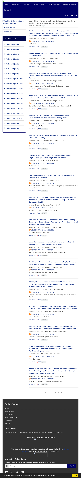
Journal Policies (38, 5)
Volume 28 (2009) (12, 128)
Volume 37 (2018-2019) (14, 84)
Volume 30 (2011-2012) (14, 118)
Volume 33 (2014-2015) (14, 103)
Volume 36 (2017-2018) (14, 88)
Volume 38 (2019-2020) (14, 79)
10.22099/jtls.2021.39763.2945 (42, 123)
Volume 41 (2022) (12, 64)
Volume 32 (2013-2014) (14, 108)
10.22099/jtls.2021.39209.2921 (42, 250)
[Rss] (22, 472)
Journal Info (15, 5)
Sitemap (7, 423)
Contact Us (7, 10)
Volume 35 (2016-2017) (14, 93)
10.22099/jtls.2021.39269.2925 (42, 183)
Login (66, 15)
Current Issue (8, 32)
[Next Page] (58, 393)
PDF (42, 46)
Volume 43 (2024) (12, 54)
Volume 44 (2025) (12, 49)
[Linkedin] (7, 472)
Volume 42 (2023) (12, 59)
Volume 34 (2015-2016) (14, 98)
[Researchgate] (12, 472)
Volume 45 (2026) (12, 44)
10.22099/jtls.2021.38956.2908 (42, 356)
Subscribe (71, 466)
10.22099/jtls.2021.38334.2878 (42, 270)
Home (6, 5)
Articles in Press (9, 27)
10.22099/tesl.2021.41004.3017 (42, 41)
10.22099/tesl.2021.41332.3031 (42, 61)
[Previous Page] (48, 393)
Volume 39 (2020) (12, 74)
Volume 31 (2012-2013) (14, 113)
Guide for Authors (54, 5)
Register (74, 15)
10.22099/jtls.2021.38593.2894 (42, 314)
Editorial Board (9, 414)
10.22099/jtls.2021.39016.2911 (42, 83)
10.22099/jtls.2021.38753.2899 (42, 334)
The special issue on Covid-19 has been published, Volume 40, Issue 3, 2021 (30, 432)
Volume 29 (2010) (12, 123)
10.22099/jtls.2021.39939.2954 (42, 143)
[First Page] (45, 393)
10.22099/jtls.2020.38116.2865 (42, 379)
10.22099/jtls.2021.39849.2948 (42, 163)
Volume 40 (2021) (12, 69)
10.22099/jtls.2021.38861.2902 (42, 230)
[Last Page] (61, 393)
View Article (32, 46)
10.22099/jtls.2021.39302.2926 (42, 292)
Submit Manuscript (69, 5)
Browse (26, 5)
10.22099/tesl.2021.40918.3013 (42, 103)
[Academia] (17, 472)
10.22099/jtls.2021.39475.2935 (42, 208)
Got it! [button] (75, 475)
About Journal (9, 411)
